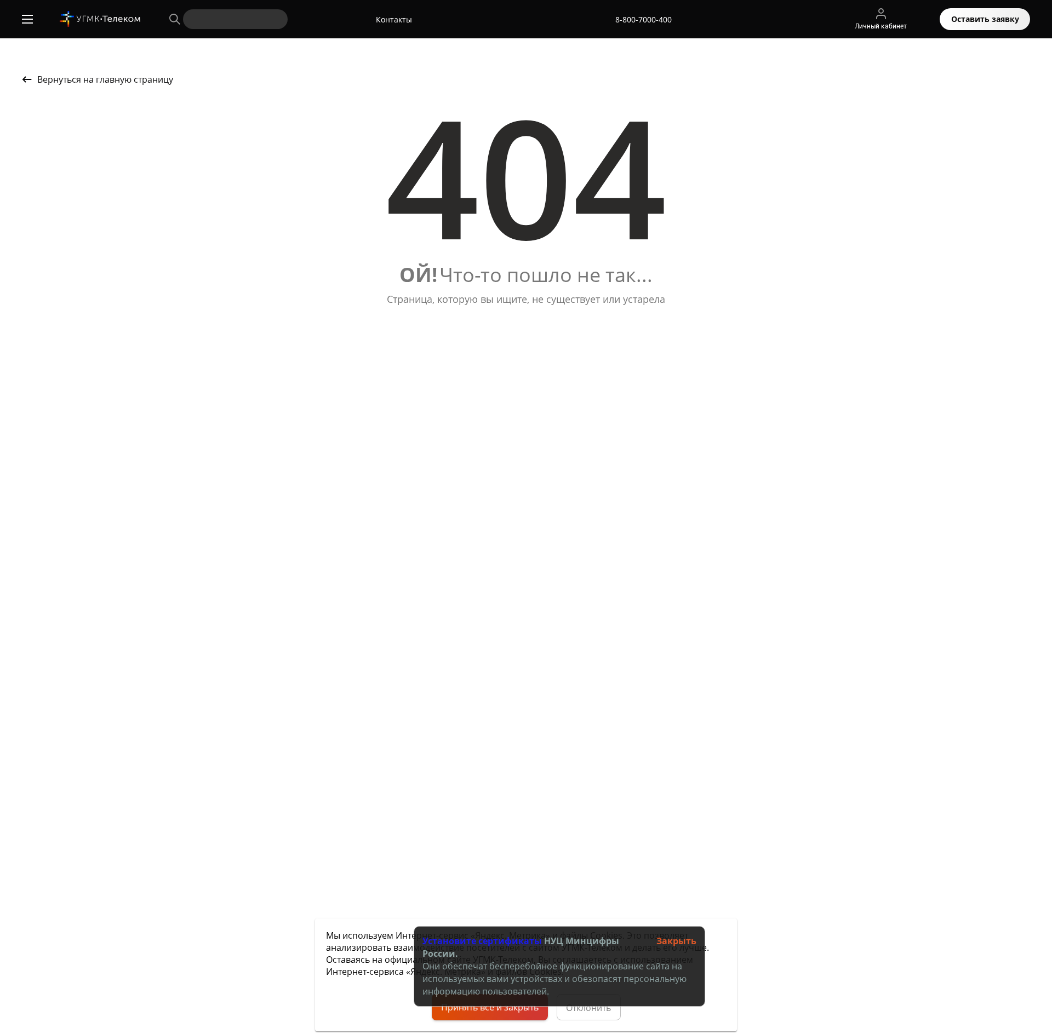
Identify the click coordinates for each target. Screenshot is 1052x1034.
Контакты (394, 19)
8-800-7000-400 (643, 19)
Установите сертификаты (482, 941)
